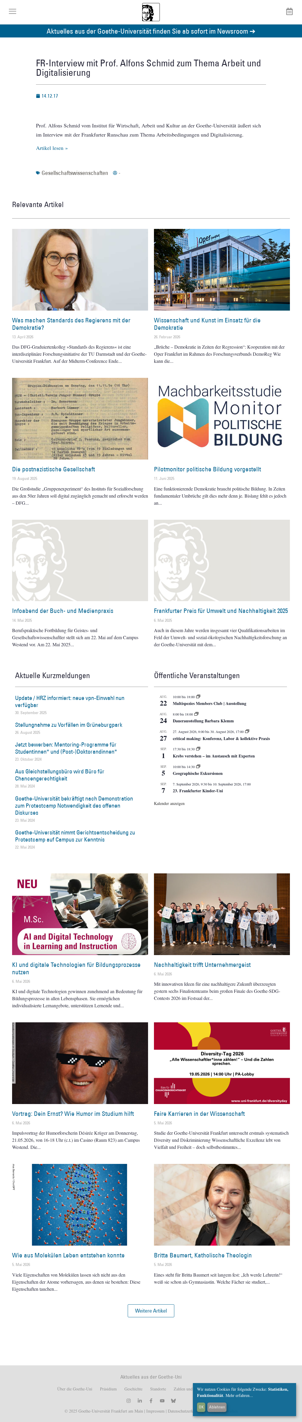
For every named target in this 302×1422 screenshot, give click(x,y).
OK (201, 1407)
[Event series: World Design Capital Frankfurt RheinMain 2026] (247, 731)
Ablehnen (217, 1407)
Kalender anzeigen (169, 803)
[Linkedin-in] (139, 1400)
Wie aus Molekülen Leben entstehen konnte (68, 1255)
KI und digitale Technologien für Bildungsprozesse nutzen (76, 968)
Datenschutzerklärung (186, 1411)
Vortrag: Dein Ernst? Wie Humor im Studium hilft (73, 1114)
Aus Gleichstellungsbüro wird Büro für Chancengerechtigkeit (59, 774)
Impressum (155, 1411)
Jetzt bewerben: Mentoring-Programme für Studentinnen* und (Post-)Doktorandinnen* (66, 748)
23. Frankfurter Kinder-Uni (198, 791)
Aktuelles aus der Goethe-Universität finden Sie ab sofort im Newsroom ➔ (151, 30)
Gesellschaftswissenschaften (75, 172)
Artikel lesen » (52, 147)
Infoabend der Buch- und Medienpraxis (62, 611)
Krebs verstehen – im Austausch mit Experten (214, 756)
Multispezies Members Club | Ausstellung (209, 703)
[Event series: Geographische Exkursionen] (198, 766)
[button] (151, 1310)
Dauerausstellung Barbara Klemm (203, 721)
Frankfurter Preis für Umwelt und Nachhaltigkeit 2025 (221, 611)
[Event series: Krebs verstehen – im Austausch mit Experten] (198, 749)
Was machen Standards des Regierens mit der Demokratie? (71, 324)
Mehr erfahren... (239, 1395)
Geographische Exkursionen (198, 773)
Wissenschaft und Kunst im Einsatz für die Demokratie (207, 324)
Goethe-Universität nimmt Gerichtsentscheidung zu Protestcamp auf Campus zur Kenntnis (75, 836)
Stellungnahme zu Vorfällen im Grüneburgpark (68, 725)
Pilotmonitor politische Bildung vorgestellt (207, 469)
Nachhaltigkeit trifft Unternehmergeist (202, 965)
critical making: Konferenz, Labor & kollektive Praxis (221, 738)
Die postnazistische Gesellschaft (53, 469)
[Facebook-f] (151, 1400)
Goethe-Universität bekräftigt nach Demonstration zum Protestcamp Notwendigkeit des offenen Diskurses (74, 805)
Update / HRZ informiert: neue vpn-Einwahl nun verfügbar (69, 701)
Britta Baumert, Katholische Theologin (203, 1255)
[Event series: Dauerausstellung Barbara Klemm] (196, 714)
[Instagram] (128, 1400)
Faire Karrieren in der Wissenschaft (199, 1114)
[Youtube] (162, 1400)
